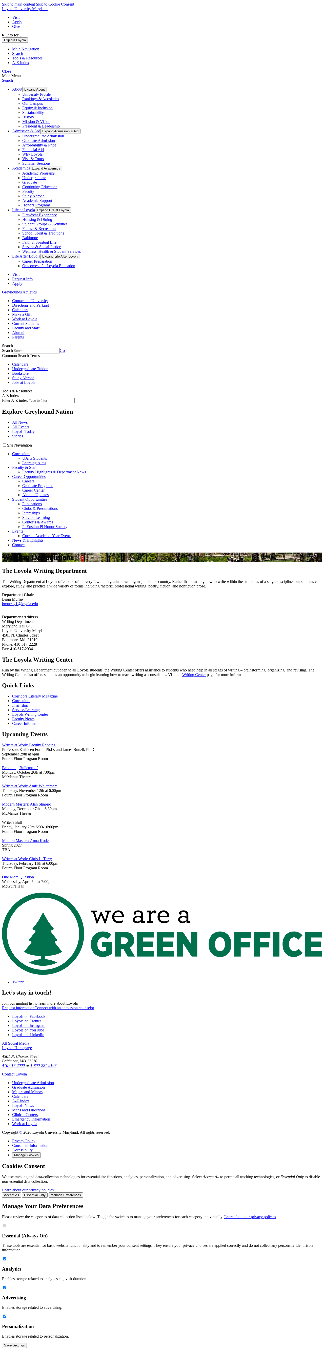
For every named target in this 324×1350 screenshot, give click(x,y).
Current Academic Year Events (46, 536)
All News (20, 422)
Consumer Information (30, 1145)
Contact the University (30, 301)
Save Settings (14, 1345)
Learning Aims (34, 463)
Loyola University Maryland (25, 9)
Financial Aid (33, 149)
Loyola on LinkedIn (28, 1034)
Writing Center (194, 674)
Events (17, 531)
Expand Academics (46, 168)
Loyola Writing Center (30, 714)
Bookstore (20, 373)
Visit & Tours (33, 159)
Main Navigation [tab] (25, 49)
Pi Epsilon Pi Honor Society (44, 526)
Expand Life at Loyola (53, 210)
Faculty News (23, 719)
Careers (28, 481)
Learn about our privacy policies (28, 1190)
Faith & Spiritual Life (39, 242)
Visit (15, 17)
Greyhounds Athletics (19, 292)
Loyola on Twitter (26, 1021)
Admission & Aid (26, 131)
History (28, 117)
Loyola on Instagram (28, 1025)
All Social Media (15, 1043)
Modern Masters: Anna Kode (25, 840)
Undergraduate (34, 178)
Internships (31, 513)
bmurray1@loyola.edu (20, 604)
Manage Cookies (26, 1155)
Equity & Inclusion (37, 108)
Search (7, 80)
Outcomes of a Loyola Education (48, 266)
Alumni (18, 332)
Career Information (27, 723)
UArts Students (34, 458)
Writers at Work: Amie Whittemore (29, 786)
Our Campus (32, 103)
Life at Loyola (23, 210)
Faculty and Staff (25, 328)
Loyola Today (23, 431)
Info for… (14, 35)
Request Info (22, 279)
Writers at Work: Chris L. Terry (27, 859)
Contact (18, 545)
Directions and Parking (30, 305)
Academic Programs (38, 173)
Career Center (33, 490)
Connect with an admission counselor (64, 1008)
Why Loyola (32, 154)
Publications (32, 504)
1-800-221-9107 (43, 1065)
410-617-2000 (13, 1065)
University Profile (36, 94)
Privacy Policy (23, 1141)
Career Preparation (37, 261)
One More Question (18, 877)
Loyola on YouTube (28, 1030)
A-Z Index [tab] (20, 62)
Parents (18, 337)
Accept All (11, 1195)
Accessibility (22, 1150)
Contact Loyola (14, 1074)
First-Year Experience (39, 215)
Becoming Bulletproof (20, 768)
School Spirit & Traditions (43, 233)
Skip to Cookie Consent (55, 4)
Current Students (25, 323)
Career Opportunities (29, 476)
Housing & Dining (37, 219)
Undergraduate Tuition (30, 369)
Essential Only (35, 1195)
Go (62, 350)
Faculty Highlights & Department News (54, 472)
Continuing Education (39, 187)
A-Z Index (20, 1101)
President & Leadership (41, 126)
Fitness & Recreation (39, 228)
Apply (17, 22)
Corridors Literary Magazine (35, 696)
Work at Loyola (24, 319)
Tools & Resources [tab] (27, 58)
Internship (20, 705)
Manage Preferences (66, 1195)
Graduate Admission (38, 140)
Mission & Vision (36, 121)
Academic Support (37, 200)
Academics (21, 168)
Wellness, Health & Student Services (51, 251)
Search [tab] (17, 53)
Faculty (28, 191)
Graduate (29, 182)
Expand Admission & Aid (60, 131)
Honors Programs (36, 205)
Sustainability (33, 112)
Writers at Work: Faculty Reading (28, 745)
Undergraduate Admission (43, 136)
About (17, 89)
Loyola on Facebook (28, 1016)
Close (6, 71)
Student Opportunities (29, 499)
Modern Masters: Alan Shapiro (26, 804)
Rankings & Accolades (40, 99)
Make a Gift (21, 314)
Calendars (20, 310)
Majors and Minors (27, 1092)
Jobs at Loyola (23, 382)
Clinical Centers (25, 1114)
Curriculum (21, 454)
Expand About (34, 89)
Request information (18, 1008)
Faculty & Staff (24, 467)
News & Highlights (27, 540)
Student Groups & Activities (44, 224)
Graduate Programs (37, 485)
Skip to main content (18, 4)
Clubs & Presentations (40, 508)
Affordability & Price (39, 145)
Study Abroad (33, 196)
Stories (17, 436)
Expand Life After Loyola (60, 256)
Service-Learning (36, 517)
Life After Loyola (26, 256)
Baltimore (30, 238)
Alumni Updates (35, 495)
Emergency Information (31, 1119)
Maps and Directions (28, 1110)
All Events (20, 427)
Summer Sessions (36, 163)
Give (16, 26)
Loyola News (23, 1105)
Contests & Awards (37, 522)
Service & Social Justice (41, 247)
